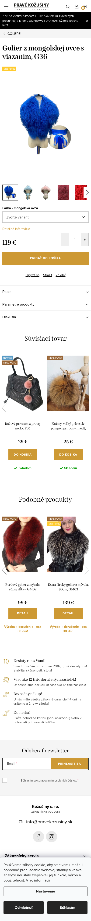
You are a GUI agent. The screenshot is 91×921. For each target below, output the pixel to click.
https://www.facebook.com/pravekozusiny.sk (38, 836)
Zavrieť (25, 271)
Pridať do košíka (45, 258)
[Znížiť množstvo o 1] (65, 239)
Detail (23, 613)
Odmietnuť (24, 907)
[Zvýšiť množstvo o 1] (84, 239)
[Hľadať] (68, 6)
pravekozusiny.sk (51, 836)
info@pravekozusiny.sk (49, 821)
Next (86, 407)
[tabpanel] (23, 414)
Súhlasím (67, 907)
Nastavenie (45, 891)
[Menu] (6, 6)
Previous (4, 407)
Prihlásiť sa (69, 763)
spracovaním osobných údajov (56, 780)
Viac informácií (38, 880)
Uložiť (10, 272)
